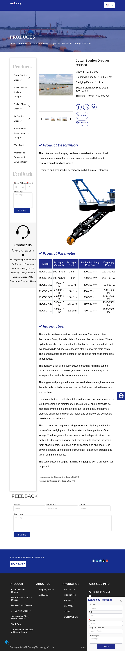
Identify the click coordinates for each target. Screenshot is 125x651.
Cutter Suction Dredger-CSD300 (75, 43)
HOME (13, 43)
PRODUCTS (25, 43)
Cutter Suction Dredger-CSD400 (59, 481)
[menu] (62, 4)
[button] (62, 4)
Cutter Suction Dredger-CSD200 (63, 477)
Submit (22, 210)
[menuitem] (62, 4)
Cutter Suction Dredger (45, 43)
